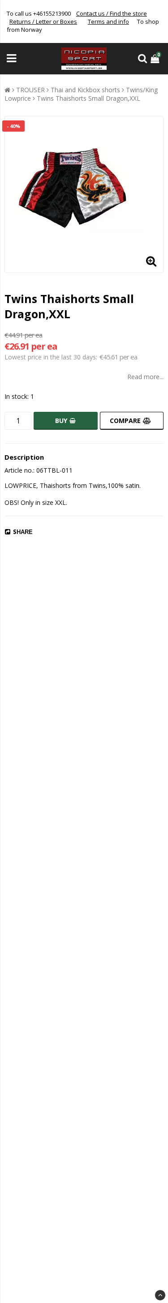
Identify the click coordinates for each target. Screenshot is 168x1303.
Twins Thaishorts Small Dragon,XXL (88, 98)
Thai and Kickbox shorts (85, 89)
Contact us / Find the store (111, 13)
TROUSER (30, 89)
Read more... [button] (145, 376)
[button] (156, 58)
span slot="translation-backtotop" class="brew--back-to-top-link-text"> (160, 1295)
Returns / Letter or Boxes (43, 21)
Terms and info (108, 21)
